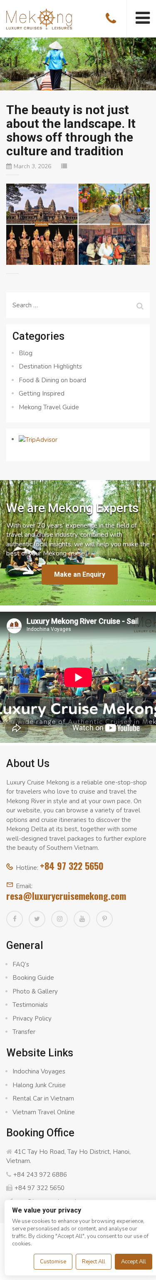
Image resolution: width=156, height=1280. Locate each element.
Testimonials (30, 1005)
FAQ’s (20, 964)
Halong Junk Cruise (39, 1085)
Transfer (23, 1032)
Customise (53, 1261)
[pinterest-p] (104, 919)
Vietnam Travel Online (43, 1112)
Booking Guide (33, 978)
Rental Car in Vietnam (43, 1098)
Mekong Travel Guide (49, 407)
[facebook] (14, 919)
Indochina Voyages (38, 1071)
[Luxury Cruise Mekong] (39, 18)
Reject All (93, 1261)
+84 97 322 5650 (72, 865)
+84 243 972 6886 (40, 1174)
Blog (25, 353)
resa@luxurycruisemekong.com (66, 895)
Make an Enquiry (79, 574)
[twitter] (37, 919)
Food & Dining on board (52, 380)
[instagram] (59, 919)
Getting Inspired (41, 393)
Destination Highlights (50, 366)
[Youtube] (82, 919)
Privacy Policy (32, 1018)
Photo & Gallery (35, 991)
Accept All (133, 1261)
